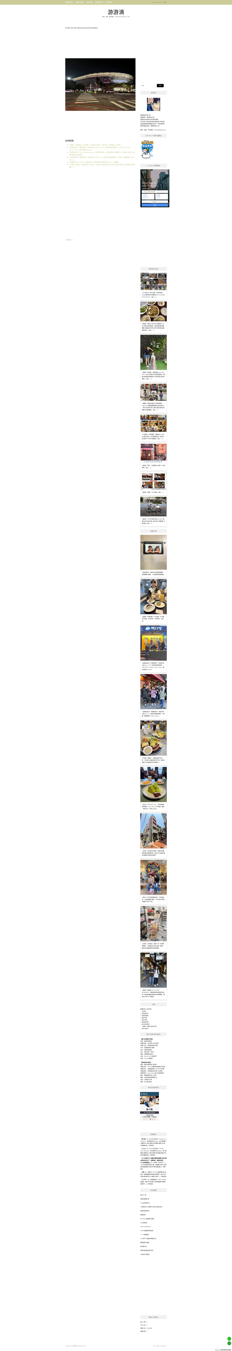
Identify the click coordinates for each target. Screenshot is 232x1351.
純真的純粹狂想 (144, 1210)
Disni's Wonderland (145, 1226)
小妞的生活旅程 (144, 1254)
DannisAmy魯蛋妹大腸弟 (147, 1218)
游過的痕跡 (80, 2)
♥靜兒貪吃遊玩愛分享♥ (146, 1250)
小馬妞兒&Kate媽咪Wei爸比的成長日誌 (151, 1206)
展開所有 (142, 1009)
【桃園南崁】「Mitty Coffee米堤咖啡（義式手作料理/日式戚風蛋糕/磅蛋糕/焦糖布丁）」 (153, 1182)
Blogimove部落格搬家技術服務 (223, 1350)
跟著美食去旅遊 (144, 1242)
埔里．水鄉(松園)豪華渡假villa (149, 1077)
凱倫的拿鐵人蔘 (144, 1199)
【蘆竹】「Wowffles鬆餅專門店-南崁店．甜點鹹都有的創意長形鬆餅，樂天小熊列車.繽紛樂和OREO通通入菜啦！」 (153, 1174)
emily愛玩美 (143, 1222)
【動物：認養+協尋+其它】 (149, 1026)
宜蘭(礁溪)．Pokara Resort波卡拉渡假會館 (152, 1073)
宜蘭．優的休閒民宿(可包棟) (148, 1064)
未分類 (144, 1011)
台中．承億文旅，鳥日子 (147, 1052)
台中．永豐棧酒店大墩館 (147, 1047)
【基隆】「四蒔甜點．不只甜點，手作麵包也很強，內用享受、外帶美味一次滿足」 (95, 145)
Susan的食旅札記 (145, 1203)
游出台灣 (89, 2)
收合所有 (149, 1009)
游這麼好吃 (69, 2)
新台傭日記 (143, 1246)
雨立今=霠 (143, 1195)
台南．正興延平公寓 (146, 1079)
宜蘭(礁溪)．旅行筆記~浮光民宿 (149, 1043)
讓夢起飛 (142, 1214)
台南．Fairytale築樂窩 (146, 1058)
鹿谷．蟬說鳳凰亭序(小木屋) (148, 1075)
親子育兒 (109, 2)
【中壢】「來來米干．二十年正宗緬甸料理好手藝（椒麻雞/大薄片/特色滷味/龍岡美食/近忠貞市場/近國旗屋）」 (153, 1165)
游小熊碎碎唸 (146, 1024)
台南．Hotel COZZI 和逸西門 (148, 1056)
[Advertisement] (100, 44)
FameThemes (164, 1346)
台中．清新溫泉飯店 (146, 1050)
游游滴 (116, 12)
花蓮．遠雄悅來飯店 (146, 1041)
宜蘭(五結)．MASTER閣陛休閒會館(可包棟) (152, 1066)
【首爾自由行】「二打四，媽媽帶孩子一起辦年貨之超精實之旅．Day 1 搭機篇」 (94, 162)
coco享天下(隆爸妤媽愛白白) (148, 1238)
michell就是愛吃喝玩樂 (146, 1230)
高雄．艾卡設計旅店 (146, 1081)
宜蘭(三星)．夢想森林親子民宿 (149, 1045)
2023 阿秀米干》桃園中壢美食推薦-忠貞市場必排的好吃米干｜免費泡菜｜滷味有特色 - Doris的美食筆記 (153, 1160)
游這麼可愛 (99, 2)
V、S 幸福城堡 (144, 1234)
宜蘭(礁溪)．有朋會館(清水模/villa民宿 (151, 1071)
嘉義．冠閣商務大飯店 (146, 1054)
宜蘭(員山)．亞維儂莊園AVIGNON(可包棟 (152, 1069)
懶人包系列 (145, 1028)
